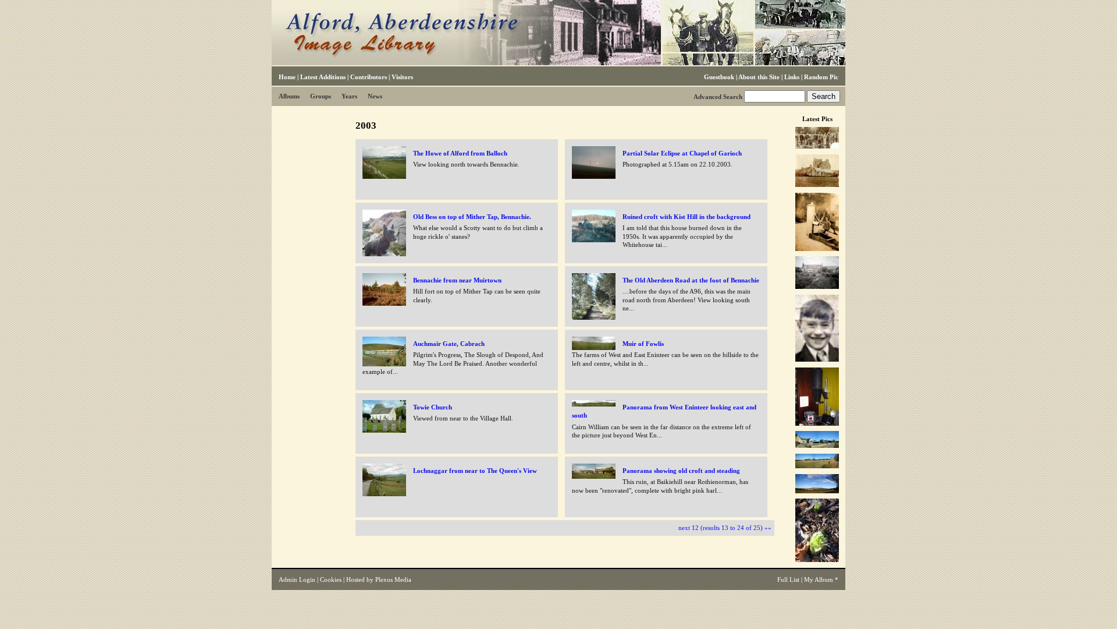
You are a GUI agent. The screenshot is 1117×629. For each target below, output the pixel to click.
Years (349, 96)
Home (287, 76)
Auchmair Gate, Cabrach (449, 343)
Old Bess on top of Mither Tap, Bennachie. (472, 216)
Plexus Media (393, 579)
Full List (788, 579)
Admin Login (297, 579)
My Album (818, 579)
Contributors (368, 76)
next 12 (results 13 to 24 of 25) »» (724, 527)
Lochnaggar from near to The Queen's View (475, 470)
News (375, 96)
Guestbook (719, 76)
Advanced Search (717, 96)
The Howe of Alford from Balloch (460, 153)
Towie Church (432, 407)
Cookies (330, 579)
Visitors (402, 76)
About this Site (759, 76)
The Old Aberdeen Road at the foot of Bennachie (690, 280)
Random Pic (821, 76)
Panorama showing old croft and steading (681, 470)
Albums (289, 96)
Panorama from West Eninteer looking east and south (664, 411)
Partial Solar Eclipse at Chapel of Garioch (682, 153)
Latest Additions (323, 76)
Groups (320, 96)
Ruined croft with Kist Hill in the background (686, 216)
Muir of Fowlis (643, 343)
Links (791, 76)
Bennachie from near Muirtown (457, 280)
